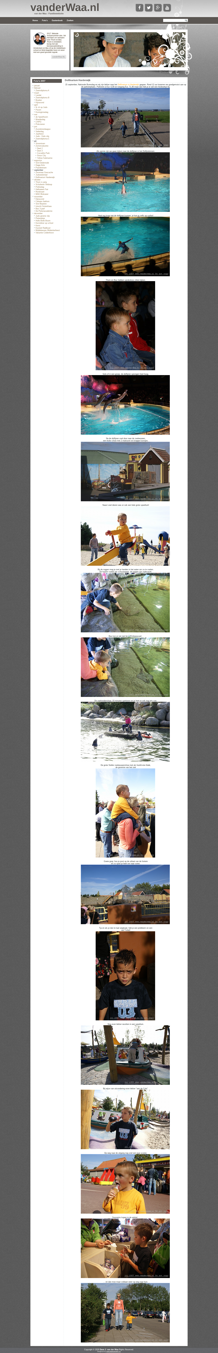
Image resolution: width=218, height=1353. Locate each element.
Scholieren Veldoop (44, 184)
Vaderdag (40, 131)
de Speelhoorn (42, 117)
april (36, 105)
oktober (37, 180)
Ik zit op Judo (41, 107)
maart (36, 93)
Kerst (38, 225)
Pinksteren (40, 124)
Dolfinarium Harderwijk (45, 177)
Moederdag (40, 119)
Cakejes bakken (42, 201)
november (38, 196)
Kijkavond (40, 102)
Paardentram (41, 168)
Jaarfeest (40, 134)
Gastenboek (57, 20)
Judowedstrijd (41, 175)
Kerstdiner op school (44, 223)
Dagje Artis (40, 165)
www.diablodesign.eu (113, 1351)
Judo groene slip (43, 216)
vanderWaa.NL (58, 57)
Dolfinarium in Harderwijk (128, 84)
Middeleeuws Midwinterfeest (48, 230)
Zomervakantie (42, 146)
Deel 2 (40, 148)
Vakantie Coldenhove (45, 233)
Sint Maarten (41, 204)
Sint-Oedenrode (42, 163)
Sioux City (41, 155)
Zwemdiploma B (42, 97)
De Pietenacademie (44, 211)
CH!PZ (38, 122)
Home (35, 20)
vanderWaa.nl (64, 7)
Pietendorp (40, 218)
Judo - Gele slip (42, 136)
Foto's (45, 20)
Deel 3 (40, 151)
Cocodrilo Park (43, 153)
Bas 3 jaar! (40, 209)
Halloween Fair (42, 189)
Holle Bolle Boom (43, 221)
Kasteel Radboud (43, 228)
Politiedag (40, 187)
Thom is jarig (41, 182)
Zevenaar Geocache (44, 172)
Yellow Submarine (44, 158)
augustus (38, 160)
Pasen (38, 110)
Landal (38, 95)
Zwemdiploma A (42, 90)
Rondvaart (40, 192)
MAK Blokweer (42, 194)
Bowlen (39, 100)
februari (37, 88)
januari (37, 85)
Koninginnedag (42, 112)
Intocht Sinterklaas (44, 206)
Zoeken (70, 20)
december (38, 213)
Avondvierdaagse (43, 129)
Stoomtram (40, 143)
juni (35, 126)
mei (35, 114)
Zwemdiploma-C (42, 139)
